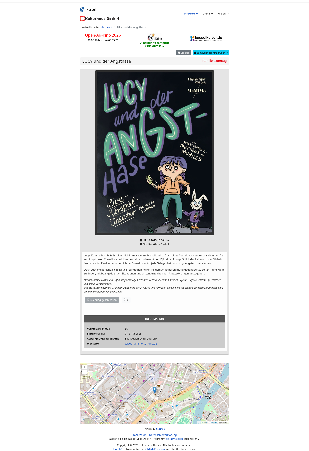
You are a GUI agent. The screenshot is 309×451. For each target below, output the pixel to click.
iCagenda (160, 428)
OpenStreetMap (212, 422)
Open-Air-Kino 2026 (103, 35)
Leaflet (200, 422)
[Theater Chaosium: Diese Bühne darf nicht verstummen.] (154, 37)
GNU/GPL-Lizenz (155, 449)
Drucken (185, 52)
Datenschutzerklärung (163, 435)
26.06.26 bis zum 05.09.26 (103, 40)
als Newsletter (174, 439)
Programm (189, 13)
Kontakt (221, 13)
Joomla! (117, 449)
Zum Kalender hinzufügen (211, 52)
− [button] (84, 372)
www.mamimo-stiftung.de (141, 343)
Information (154, 319)
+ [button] (84, 367)
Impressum (139, 435)
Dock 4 (206, 13)
